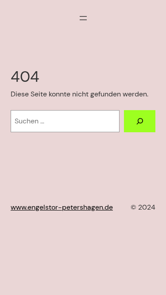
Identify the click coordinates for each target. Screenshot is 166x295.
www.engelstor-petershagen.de (62, 207)
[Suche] (139, 121)
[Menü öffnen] (83, 18)
